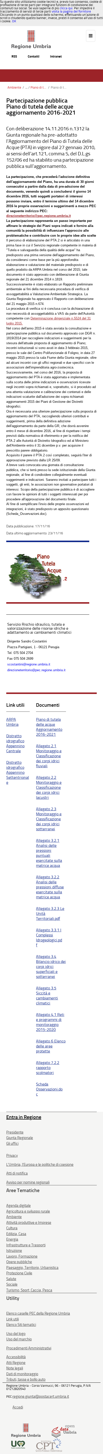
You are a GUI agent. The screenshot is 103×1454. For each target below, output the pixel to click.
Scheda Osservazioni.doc (49, 1089)
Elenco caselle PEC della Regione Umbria (38, 1313)
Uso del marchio (19, 1339)
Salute (11, 1279)
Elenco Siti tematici (21, 1324)
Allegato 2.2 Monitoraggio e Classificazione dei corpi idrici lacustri (49, 787)
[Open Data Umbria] (63, 1430)
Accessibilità (16, 1357)
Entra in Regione (23, 1117)
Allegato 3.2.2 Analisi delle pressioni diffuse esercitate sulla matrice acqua (50, 887)
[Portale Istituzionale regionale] (25, 1430)
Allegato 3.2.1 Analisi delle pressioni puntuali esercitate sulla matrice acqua (49, 853)
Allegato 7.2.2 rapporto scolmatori (47, 1067)
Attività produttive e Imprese (28, 1222)
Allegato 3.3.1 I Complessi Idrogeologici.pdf (49, 937)
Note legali (14, 1368)
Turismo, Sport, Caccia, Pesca (29, 1290)
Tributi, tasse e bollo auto (26, 1379)
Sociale (12, 1284)
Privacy (12, 1155)
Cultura (12, 1228)
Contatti (33, 56)
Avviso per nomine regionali (28, 1182)
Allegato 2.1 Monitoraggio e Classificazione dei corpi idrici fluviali (49, 756)
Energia (12, 1239)
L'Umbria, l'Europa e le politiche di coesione (40, 1164)
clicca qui (66, 8)
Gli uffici (12, 1143)
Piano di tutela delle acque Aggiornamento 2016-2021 (49, 727)
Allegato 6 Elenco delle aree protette (51, 1046)
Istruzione (14, 1250)
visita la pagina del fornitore (71, 11)
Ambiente (14, 87)
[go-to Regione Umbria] (31, 32)
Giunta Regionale (19, 1138)
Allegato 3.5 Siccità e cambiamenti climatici (47, 995)
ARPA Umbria (12, 722)
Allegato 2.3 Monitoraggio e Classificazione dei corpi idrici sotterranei (49, 819)
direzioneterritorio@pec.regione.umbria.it (36, 670)
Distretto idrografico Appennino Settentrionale (17, 772)
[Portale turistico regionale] (18, 1444)
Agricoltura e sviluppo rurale (28, 1211)
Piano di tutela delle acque (38, 87)
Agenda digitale (18, 1205)
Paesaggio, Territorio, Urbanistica (32, 1267)
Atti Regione (16, 1362)
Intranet (56, 56)
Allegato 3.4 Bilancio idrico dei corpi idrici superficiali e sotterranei (51, 966)
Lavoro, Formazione (22, 1256)
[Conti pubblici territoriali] (49, 1444)
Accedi (17, 1407)
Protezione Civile (19, 1273)
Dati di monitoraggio (22, 1374)
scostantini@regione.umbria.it (28, 664)
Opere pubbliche (19, 1262)
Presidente (15, 1132)
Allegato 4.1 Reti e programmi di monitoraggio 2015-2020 (50, 1022)
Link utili (12, 1319)
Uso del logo (16, 1333)
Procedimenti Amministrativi (28, 1348)
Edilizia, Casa (16, 1234)
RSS (14, 56)
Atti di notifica (17, 1173)
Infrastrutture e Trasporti (26, 1245)
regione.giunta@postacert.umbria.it (40, 1396)
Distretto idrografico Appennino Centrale (15, 743)
